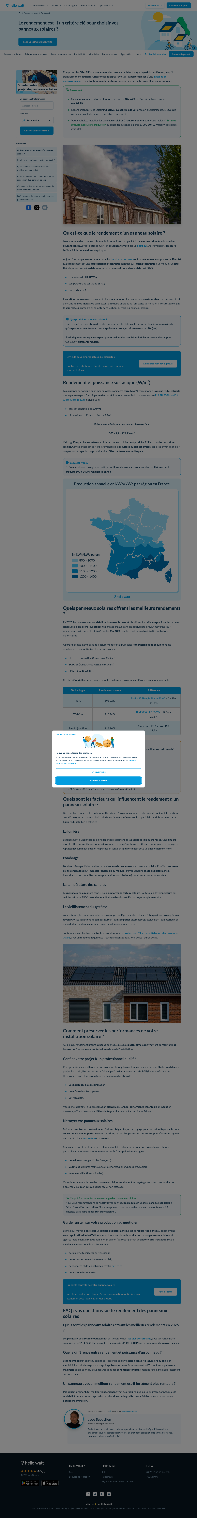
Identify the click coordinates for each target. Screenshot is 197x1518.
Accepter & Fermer (98, 780)
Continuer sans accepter (65, 734)
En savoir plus (99, 771)
